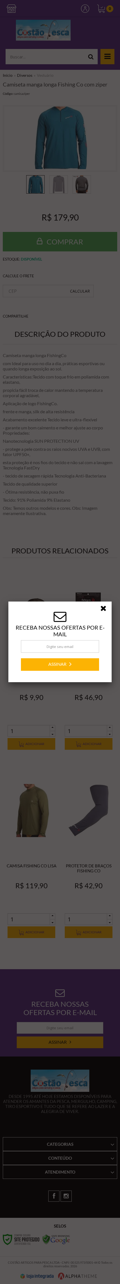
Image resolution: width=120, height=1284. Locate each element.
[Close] (105, 609)
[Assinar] (60, 664)
